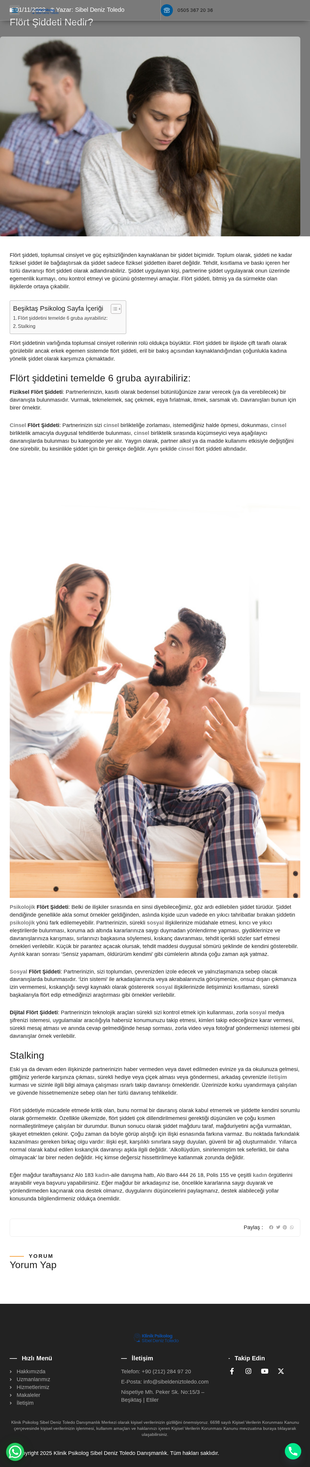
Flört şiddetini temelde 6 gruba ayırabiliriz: (62, 318)
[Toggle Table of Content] (113, 309)
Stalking (26, 326)
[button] (15, 10)
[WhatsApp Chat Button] (15, 1452)
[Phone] (293, 1451)
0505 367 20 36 (195, 10)
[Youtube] (264, 1371)
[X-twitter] (281, 1371)
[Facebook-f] (232, 1371)
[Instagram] (248, 1371)
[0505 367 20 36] (167, 10)
